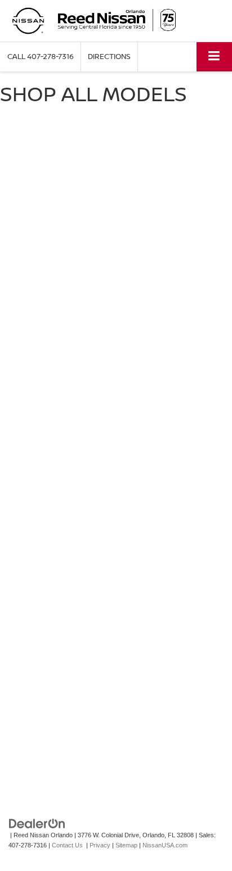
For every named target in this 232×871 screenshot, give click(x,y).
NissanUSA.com (165, 845)
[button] (40, 56)
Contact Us (67, 845)
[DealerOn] (37, 823)
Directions (109, 56)
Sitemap (126, 845)
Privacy (100, 845)
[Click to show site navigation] (214, 56)
